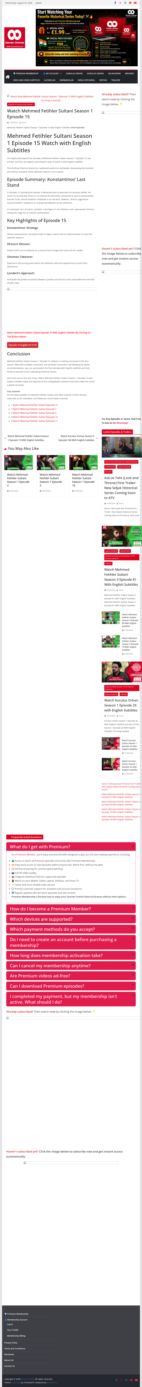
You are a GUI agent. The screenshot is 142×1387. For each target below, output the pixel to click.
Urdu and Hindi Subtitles (26, 80)
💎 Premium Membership (26, 73)
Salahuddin (114, 73)
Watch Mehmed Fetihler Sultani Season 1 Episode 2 (18, 480)
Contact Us (9, 1366)
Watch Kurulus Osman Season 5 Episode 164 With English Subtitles (76, 438)
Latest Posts (110, 467)
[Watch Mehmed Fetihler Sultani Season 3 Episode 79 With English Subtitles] (111, 646)
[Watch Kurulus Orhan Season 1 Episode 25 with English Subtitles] (111, 746)
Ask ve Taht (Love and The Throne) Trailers (121, 462)
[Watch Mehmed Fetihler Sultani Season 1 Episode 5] (51, 457)
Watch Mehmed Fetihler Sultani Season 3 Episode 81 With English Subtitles (121, 577)
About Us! (9, 1360)
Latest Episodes (111, 551)
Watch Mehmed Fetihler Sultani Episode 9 (34, 412)
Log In (10, 1324)
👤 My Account (51, 73)
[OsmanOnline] (7, 76)
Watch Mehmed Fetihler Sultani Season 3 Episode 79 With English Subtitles (130, 644)
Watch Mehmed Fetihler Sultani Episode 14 (35, 416)
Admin (23, 122)
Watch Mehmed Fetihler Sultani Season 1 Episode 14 (83, 480)
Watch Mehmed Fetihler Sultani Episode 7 (34, 409)
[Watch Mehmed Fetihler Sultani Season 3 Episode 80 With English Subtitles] (111, 622)
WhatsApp (121, 422)
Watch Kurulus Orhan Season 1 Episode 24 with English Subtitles (130, 765)
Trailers (115, 80)
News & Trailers (124, 467)
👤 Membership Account (15, 1319)
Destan (103, 80)
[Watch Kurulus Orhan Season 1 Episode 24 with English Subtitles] (111, 767)
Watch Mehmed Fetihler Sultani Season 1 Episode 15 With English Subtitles (28, 438)
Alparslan (49, 80)
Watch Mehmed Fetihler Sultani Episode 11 (35, 420)
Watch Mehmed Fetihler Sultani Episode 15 (35, 405)
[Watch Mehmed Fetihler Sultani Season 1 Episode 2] (18, 457)
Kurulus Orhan (74, 73)
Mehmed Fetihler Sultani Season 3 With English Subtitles (120, 557)
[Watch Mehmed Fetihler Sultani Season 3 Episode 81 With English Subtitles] (122, 536)
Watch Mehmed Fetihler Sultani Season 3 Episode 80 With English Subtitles (130, 620)
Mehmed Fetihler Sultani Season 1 (21, 104)
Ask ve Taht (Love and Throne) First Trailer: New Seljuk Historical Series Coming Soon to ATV (121, 487)
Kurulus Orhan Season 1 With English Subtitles (119, 688)
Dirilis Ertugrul (86, 80)
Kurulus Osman (95, 73)
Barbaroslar (66, 80)
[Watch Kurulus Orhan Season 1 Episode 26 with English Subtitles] (122, 672)
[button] (60, 73)
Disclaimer (9, 1354)
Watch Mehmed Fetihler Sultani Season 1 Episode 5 (51, 480)
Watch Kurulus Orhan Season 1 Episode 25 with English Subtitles (130, 744)
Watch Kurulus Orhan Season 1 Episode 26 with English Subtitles (121, 705)
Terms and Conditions (14, 1348)
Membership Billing (16, 1335)
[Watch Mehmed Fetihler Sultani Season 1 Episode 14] (83, 457)
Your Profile (12, 1330)
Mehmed (129, 73)
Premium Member (26, 854)
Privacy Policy (10, 1342)
